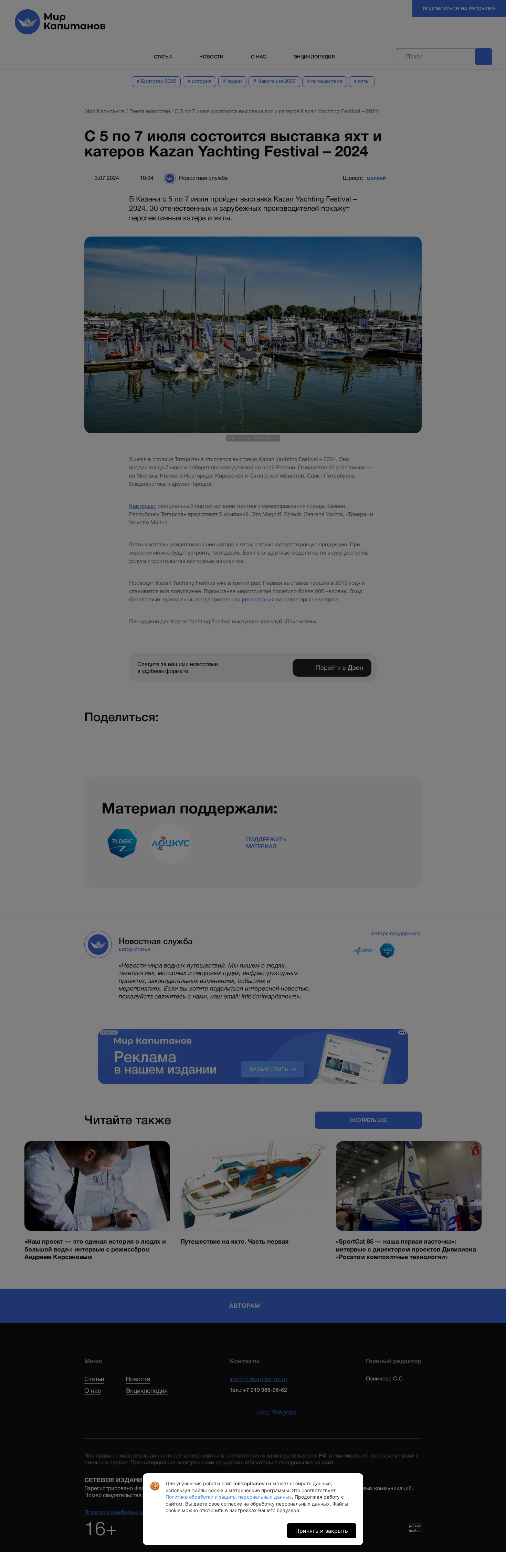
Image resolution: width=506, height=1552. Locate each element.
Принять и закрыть (321, 1530)
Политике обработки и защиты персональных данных (229, 1497)
